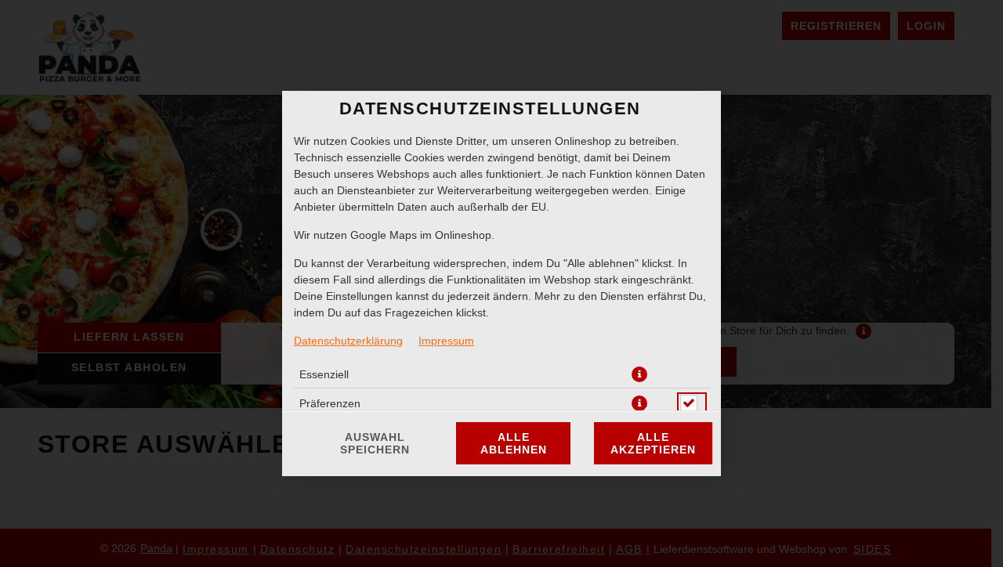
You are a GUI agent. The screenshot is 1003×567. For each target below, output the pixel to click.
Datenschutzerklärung (348, 340)
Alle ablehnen (513, 443)
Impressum (446, 340)
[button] (639, 374)
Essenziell (324, 374)
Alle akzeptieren (653, 443)
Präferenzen (329, 403)
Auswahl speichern (375, 443)
